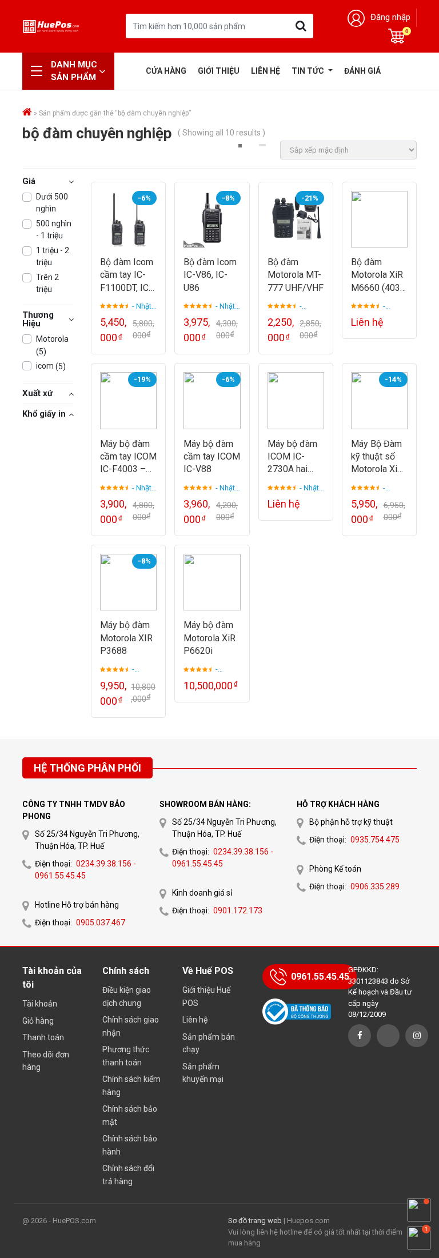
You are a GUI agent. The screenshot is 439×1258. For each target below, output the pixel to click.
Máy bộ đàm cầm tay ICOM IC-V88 (211, 456)
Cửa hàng (166, 70)
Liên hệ (265, 70)
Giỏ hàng (38, 1020)
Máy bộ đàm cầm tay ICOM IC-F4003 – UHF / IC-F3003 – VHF (128, 457)
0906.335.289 (375, 886)
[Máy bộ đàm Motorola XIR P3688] (128, 582)
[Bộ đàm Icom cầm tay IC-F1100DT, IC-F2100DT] (128, 219)
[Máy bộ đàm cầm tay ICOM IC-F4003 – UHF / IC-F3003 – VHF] (128, 400)
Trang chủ (131, 71)
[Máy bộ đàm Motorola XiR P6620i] (211, 582)
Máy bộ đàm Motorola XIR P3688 (126, 638)
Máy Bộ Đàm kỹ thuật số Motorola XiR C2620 (377, 457)
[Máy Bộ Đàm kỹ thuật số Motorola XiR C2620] (379, 400)
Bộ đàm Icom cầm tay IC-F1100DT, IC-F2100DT (126, 275)
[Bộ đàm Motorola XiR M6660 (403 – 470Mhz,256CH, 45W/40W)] (379, 219)
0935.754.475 (375, 839)
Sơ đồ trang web (255, 1220)
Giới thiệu (219, 70)
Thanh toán (43, 1037)
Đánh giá (362, 70)
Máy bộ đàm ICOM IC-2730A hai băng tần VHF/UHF (292, 457)
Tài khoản (39, 1003)
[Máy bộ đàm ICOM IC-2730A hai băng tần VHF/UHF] (296, 400)
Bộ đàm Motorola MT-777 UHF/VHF (296, 275)
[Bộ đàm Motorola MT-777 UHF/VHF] (296, 219)
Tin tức (309, 70)
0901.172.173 (237, 910)
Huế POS (50, 26)
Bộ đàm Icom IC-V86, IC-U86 (210, 275)
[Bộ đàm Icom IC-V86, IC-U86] (211, 219)
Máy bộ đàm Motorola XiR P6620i (209, 638)
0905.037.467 (100, 922)
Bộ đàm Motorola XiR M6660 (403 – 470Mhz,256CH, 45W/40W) (379, 275)
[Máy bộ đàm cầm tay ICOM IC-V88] (211, 400)
